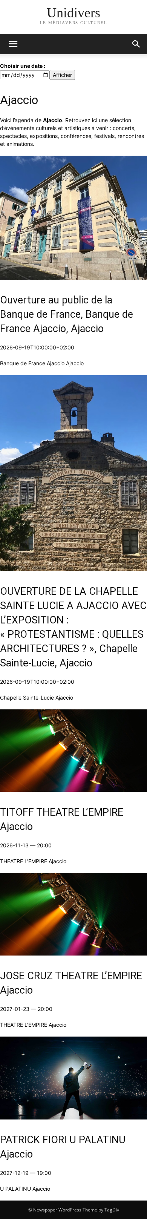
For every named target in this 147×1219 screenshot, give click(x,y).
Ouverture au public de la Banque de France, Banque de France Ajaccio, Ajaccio (66, 314)
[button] (136, 44)
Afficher (62, 75)
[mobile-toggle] (13, 44)
